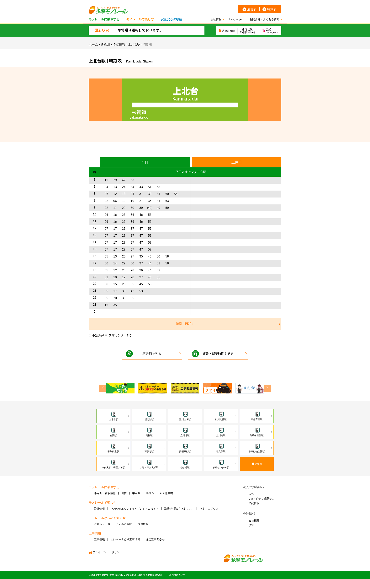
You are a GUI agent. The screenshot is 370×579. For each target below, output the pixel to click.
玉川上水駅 (185, 419)
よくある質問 (124, 524)
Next (267, 388)
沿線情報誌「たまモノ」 (179, 508)
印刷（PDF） (185, 323)
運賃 (124, 493)
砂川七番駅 (221, 419)
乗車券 (136, 493)
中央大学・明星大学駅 (113, 467)
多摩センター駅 (221, 467)
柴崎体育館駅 (257, 435)
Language (235, 19)
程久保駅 (220, 451)
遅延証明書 (228, 30)
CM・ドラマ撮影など (261, 498)
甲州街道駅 (113, 451)
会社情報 (216, 19)
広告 (251, 494)
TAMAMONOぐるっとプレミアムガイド (134, 508)
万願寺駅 (149, 451)
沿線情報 (99, 508)
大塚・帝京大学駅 (149, 467)
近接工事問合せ (155, 539)
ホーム (93, 44)
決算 (251, 525)
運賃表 (251, 9)
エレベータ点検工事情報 (125, 539)
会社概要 (254, 520)
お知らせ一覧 (102, 524)
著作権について (177, 575)
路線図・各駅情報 (113, 44)
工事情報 (99, 539)
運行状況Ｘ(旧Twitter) (247, 31)
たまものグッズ (208, 508)
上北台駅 (134, 44)
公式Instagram (272, 31)
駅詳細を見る (152, 353)
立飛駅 (113, 435)
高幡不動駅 (185, 451)
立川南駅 (220, 435)
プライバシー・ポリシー (107, 552)
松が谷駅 (185, 467)
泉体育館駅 (256, 419)
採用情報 (143, 524)
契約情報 (254, 503)
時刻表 (272, 9)
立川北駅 (185, 435)
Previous (102, 388)
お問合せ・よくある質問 (264, 19)
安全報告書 (166, 493)
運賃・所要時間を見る (218, 353)
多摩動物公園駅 (257, 451)
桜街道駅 (149, 419)
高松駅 (149, 435)
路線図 (258, 464)
